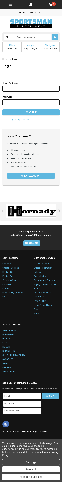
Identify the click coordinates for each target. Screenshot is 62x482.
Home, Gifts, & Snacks (12, 293)
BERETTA (6, 367)
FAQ (36, 288)
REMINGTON (8, 351)
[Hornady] (31, 211)
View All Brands (9, 372)
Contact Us (35, 12)
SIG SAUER (7, 359)
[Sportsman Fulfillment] (31, 24)
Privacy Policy (40, 301)
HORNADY (7, 338)
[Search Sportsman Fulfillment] (55, 37)
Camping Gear (9, 280)
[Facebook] (5, 424)
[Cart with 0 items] (51, 4)
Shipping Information (43, 268)
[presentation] (3, 211)
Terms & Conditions (43, 305)
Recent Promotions (42, 293)
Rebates (37, 272)
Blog (36, 309)
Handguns (31, 45)
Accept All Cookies (31, 477)
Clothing (6, 288)
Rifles (12, 45)
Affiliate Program (41, 264)
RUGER (6, 347)
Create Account (31, 176)
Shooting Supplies (10, 268)
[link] (10, 4)
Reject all (31, 469)
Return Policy (40, 276)
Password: (7, 97)
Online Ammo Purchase (44, 280)
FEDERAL (7, 343)
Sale (4, 297)
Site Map (37, 313)
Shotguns (50, 45)
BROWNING (8, 334)
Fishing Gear (8, 276)
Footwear (6, 284)
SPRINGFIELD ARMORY (13, 355)
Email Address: (10, 83)
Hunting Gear (8, 272)
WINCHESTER (9, 330)
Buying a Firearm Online (45, 284)
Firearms (6, 264)
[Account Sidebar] (31, 4)
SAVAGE (6, 363)
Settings (31, 462)
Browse (22, 12)
